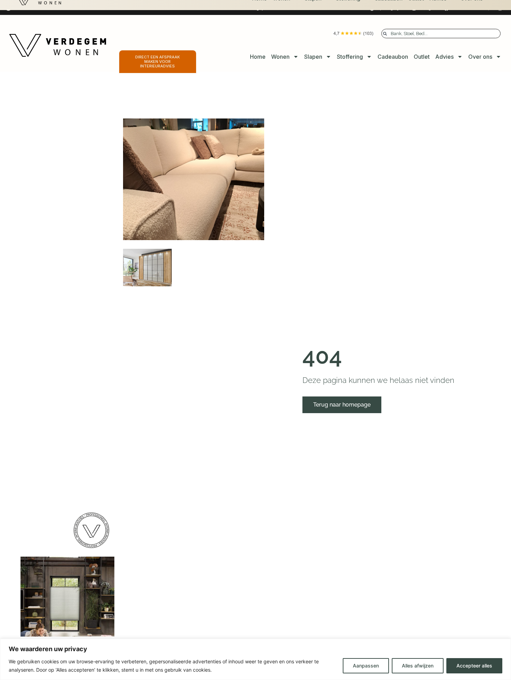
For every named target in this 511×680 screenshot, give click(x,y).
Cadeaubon (393, 56)
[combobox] (441, 33)
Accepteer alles (474, 666)
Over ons (480, 56)
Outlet (422, 56)
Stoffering (350, 56)
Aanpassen (366, 666)
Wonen (280, 56)
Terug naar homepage (342, 404)
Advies (444, 56)
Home (258, 56)
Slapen (313, 56)
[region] (255, 659)
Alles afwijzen (417, 666)
